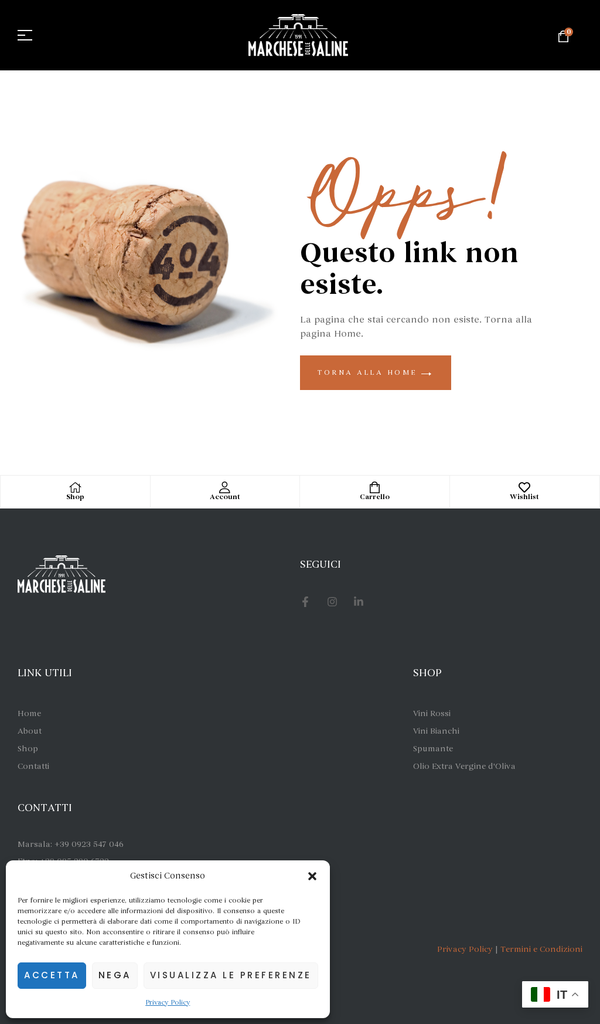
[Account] (225, 487)
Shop (75, 497)
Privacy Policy (167, 1002)
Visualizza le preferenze (231, 975)
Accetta (52, 975)
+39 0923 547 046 (89, 844)
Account (225, 497)
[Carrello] (374, 487)
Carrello (375, 497)
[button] (312, 876)
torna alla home (369, 372)
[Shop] (75, 487)
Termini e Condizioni (541, 949)
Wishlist (524, 497)
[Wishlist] (524, 487)
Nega (114, 975)
